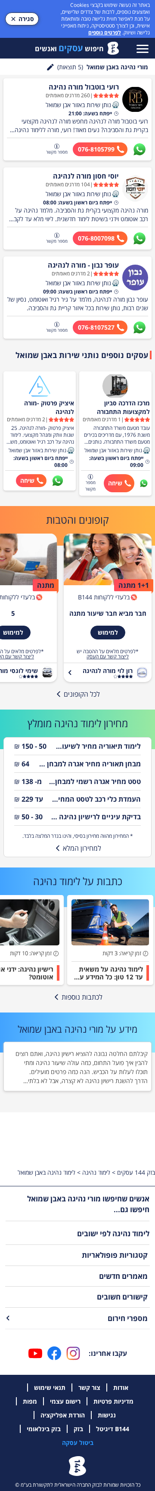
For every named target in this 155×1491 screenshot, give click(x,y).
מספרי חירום (128, 1318)
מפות (30, 1401)
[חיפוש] (50, 67)
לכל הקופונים (82, 694)
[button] (115, 105)
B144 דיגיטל (112, 1429)
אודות (120, 1387)
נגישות (107, 1415)
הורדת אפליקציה (62, 1415)
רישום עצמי (65, 1401)
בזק (78, 1429)
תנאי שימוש (49, 1387)
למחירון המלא (82, 848)
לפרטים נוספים (104, 32)
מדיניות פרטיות (113, 1401)
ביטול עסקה (77, 1443)
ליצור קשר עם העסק (108, 656)
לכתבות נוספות (82, 997)
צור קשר (89, 1387)
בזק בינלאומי (44, 1429)
